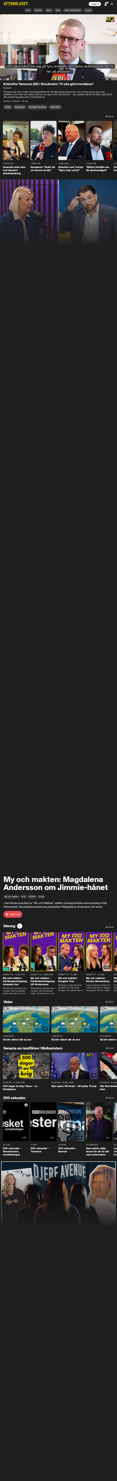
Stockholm (20, 107)
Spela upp (15, 914)
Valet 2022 (55, 107)
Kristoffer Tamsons (37, 107)
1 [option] (19, 926)
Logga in (95, 4)
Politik (7, 107)
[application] (58, 47)
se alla (110, 116)
